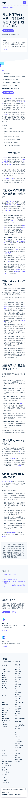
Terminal (4, 724)
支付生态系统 (10, 201)
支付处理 (12, 458)
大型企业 (17, 667)
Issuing (4, 700)
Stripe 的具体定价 (17, 466)
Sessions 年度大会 (7, 761)
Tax (3, 722)
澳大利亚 (10, 98)
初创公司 (21, 451)
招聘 (16, 755)
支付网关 (4, 114)
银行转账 (11, 221)
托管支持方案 (5, 782)
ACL (20, 229)
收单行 (6, 159)
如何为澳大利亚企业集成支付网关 (11, 82)
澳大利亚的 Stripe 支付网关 (9, 85)
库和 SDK (17, 743)
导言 (3, 70)
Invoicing (4, 698)
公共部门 (17, 713)
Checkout (5, 679)
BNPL (9, 239)
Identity (4, 696)
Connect (4, 683)
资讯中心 (17, 757)
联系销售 (14, 612)
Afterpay (6, 243)
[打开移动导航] (24, 2)
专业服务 (17, 711)
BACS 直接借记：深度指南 (11, 579)
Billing (4, 675)
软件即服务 (18, 692)
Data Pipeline (6, 688)
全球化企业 (18, 682)
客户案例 (4, 755)
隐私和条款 (5, 763)
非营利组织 (18, 709)
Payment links (6, 708)
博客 (3, 757)
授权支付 (9, 164)
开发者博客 (18, 747)
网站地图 (4, 770)
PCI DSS (8, 204)
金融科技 (17, 698)
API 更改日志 (18, 741)
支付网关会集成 (21, 241)
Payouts (4, 712)
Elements (5, 690)
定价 (3, 667)
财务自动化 (18, 680)
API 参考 (17, 737)
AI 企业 (17, 694)
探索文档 (4, 646)
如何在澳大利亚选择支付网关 (10, 79)
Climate (4, 681)
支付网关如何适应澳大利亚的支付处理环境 (13, 76)
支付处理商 (7, 208)
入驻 (21, 403)
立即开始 (6, 612)
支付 (11, 8)
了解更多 (4, 49)
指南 (3, 753)
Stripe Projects (19, 745)
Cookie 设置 (5, 772)
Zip (12, 243)
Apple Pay (16, 271)
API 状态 (17, 739)
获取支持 (4, 780)
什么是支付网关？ (7, 73)
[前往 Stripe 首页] (4, 659)
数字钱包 (18, 269)
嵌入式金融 (18, 677)
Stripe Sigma (6, 720)
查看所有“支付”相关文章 (8, 574)
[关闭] (25, 789)
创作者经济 (18, 696)
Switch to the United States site (11, 794)
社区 (3, 759)
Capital (4, 677)
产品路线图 (18, 753)
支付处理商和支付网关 (8, 179)
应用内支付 (18, 684)
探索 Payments (6, 630)
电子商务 (17, 675)
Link (3, 702)
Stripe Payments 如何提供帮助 (10, 88)
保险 (16, 705)
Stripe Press (18, 759)
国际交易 (6, 306)
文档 (16, 735)
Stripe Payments (7, 481)
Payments (5, 710)
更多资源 (5, 8)
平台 (16, 690)
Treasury (4, 726)
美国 (17, 204)
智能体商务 (18, 671)
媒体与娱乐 (18, 707)
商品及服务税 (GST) (9, 253)
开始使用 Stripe (8, 30)
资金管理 (17, 688)
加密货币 (4, 685)
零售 (16, 715)
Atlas (3, 669)
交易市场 (17, 686)
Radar (4, 714)
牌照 (3, 768)
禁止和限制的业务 (6, 765)
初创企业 (17, 669)
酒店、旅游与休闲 (19, 702)
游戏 (16, 700)
